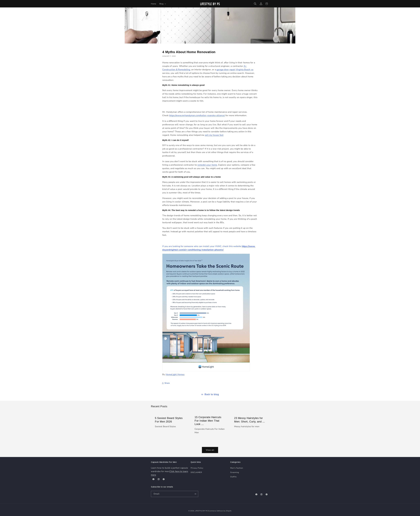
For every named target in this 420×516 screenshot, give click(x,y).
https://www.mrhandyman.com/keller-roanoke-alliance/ (197, 115)
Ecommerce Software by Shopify (219, 511)
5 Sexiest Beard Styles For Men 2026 (169, 420)
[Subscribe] (195, 494)
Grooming (234, 472)
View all (210, 450)
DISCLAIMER (196, 472)
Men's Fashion (236, 468)
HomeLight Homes (175, 374)
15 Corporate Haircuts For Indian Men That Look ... (208, 420)
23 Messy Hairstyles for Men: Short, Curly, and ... (249, 420)
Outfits (233, 476)
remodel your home (207, 164)
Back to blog (212, 394)
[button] (162, 3)
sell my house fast (214, 135)
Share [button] (167, 383)
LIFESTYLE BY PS (201, 511)
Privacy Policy (197, 468)
